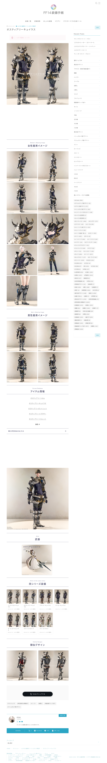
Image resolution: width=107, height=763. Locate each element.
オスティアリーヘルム (38, 398)
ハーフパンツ (78, 182)
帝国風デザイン (80, 284)
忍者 (78, 287)
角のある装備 (88, 311)
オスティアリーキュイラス (37, 403)
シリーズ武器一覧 (80, 233)
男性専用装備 (94, 299)
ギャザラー (93, 221)
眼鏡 (75, 73)
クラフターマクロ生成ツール (72, 21)
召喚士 (78, 275)
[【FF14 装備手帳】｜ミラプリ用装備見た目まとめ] (53, 8)
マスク (76, 94)
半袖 (75, 115)
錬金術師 (78, 320)
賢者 (86, 314)
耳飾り (95, 308)
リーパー (89, 254)
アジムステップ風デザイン (81, 140)
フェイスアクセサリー (82, 245)
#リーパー (33, 703)
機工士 (92, 293)
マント (76, 144)
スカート (76, 153)
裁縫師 (78, 311)
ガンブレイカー (80, 221)
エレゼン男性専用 (80, 218)
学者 (90, 281)
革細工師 (89, 323)
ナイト (78, 236)
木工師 (96, 290)
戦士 (86, 287)
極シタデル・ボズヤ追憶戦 (81, 195)
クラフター (79, 224)
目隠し (76, 85)
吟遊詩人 (89, 275)
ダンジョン (16, 748)
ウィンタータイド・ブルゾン (82, 54)
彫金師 (91, 284)
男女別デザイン (78, 64)
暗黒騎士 (86, 290)
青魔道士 (79, 323)
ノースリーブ (78, 111)
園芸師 (87, 278)
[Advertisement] (38, 122)
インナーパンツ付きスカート (82, 165)
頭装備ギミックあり (80, 102)
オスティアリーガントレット (37, 408)
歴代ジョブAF (78, 60)
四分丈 (76, 178)
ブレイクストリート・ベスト (82, 38)
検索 (98, 27)
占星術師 (79, 272)
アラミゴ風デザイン (81, 206)
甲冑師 (94, 296)
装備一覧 (28, 21)
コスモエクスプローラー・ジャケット (85, 46)
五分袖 (76, 119)
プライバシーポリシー (20, 753)
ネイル (76, 106)
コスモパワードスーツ (80, 50)
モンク (78, 254)
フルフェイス (78, 98)
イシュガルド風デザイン (81, 136)
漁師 (87, 296)
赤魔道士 (79, 317)
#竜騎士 (40, 703)
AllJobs (79, 200)
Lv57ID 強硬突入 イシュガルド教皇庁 (27, 26)
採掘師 (95, 287)
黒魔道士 (79, 329)
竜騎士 (86, 308)
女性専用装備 (80, 281)
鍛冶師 (87, 320)
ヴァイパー (79, 260)
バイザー (76, 77)
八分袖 (76, 127)
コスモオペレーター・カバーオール (84, 42)
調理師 (78, 314)
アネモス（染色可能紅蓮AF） (82, 69)
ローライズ (77, 148)
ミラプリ (57, 21)
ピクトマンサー (90, 242)
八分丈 (76, 191)
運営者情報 (9, 753)
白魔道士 (79, 305)
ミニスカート (78, 157)
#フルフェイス (11, 703)
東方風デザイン (78, 132)
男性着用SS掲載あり (82, 302)
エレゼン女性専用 (80, 215)
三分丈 (76, 174)
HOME (8, 748)
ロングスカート (78, 161)
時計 (77, 290)
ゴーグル (76, 81)
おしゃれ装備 (47, 21)
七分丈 (76, 186)
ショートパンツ (78, 169)
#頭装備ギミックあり (50, 703)
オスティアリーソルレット (37, 419)
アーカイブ (10, 740)
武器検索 (37, 21)
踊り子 (89, 317)
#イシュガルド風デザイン (14, 707)
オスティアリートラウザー (37, 414)
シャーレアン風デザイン (82, 227)
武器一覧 (78, 296)
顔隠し (95, 326)
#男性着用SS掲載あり (22, 703)
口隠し (76, 90)
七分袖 (76, 123)
